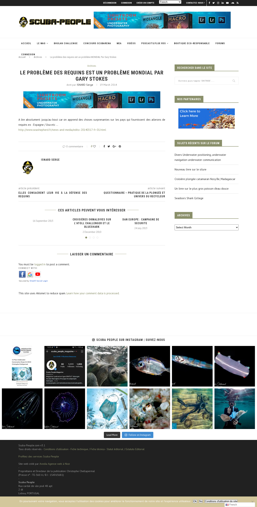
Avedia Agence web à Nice (55, 463)
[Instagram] (39, 383)
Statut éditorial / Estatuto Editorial (125, 449)
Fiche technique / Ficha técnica (88, 449)
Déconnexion (109, 3)
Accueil (26, 43)
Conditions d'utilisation (56, 449)
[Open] (22, 366)
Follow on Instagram (140, 435)
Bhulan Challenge (66, 43)
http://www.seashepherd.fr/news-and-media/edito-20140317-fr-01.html (62, 130)
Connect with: (28, 268)
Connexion (126, 3)
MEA (119, 43)
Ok (195, 501)
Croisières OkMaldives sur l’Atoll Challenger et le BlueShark (92, 223)
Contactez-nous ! (195, 3)
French (233, 504)
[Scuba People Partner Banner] (206, 111)
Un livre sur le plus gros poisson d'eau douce (202, 188)
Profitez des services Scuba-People (38, 456)
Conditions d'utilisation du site (221, 501)
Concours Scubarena (97, 43)
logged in (40, 264)
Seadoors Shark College (189, 198)
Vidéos (131, 43)
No (200, 501)
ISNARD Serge (85, 84)
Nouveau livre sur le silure (190, 169)
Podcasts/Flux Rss (153, 43)
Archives (91, 65)
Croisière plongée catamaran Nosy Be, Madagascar (205, 179)
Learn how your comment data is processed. (92, 293)
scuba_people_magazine (15, 349)
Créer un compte (145, 3)
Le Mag (41, 43)
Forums (220, 43)
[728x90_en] (162, 13)
